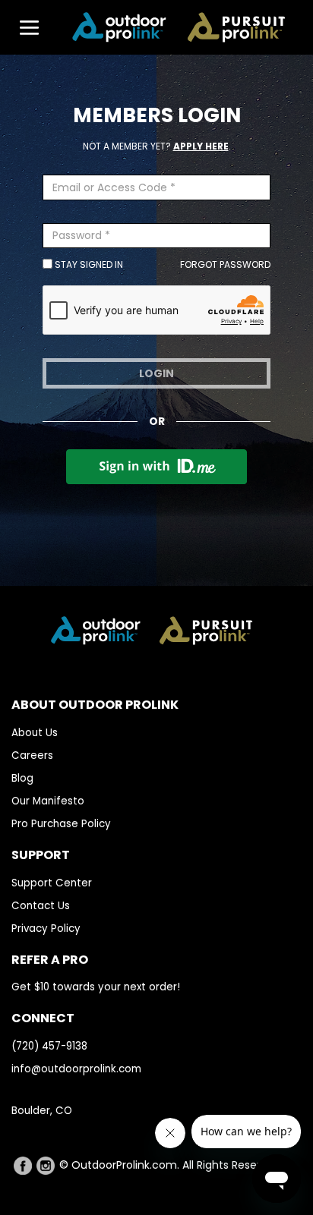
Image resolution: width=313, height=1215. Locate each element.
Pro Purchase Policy (61, 824)
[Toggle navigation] (22, 27)
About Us (34, 733)
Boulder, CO (41, 1110)
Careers (32, 755)
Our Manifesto (47, 801)
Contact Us (40, 906)
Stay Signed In (87, 264)
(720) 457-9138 (49, 1046)
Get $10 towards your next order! (95, 987)
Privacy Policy (46, 928)
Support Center (51, 883)
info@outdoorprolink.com (76, 1069)
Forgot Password (225, 264)
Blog (22, 778)
